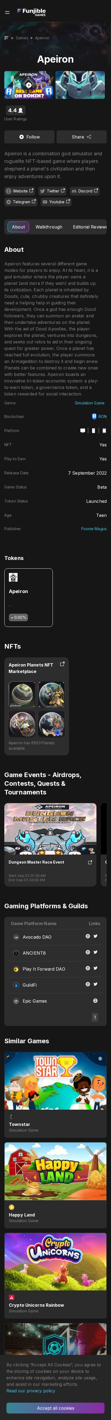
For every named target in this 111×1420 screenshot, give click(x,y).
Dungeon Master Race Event (36, 862)
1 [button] (95, 1017)
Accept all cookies (55, 1408)
